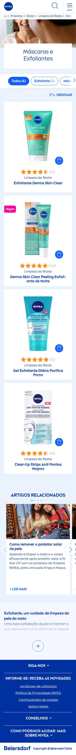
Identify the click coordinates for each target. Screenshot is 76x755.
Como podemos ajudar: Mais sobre (38, 733)
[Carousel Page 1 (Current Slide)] (31, 500)
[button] (59, 161)
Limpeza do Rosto (50, 16)
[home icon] (5, 16)
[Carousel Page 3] (38, 500)
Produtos (17, 16)
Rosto (31, 16)
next (70, 549)
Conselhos (37, 718)
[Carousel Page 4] (41, 500)
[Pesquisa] (55, 6)
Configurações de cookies (38, 700)
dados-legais (38, 706)
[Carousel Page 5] (44, 500)
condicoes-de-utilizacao (38, 686)
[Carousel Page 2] (34, 500)
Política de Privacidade (38, 693)
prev (5, 549)
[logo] (8, 6)
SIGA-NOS (37, 666)
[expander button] (38, 646)
